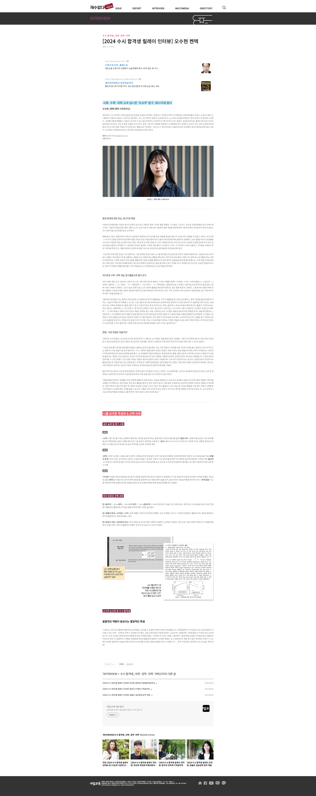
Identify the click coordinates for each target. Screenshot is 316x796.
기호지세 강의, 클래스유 (116, 64)
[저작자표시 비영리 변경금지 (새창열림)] (130, 664)
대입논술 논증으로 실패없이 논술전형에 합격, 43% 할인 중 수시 (131, 68)
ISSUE (118, 8)
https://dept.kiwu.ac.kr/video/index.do (121, 79)
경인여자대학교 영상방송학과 (119, 82)
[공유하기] (110, 664)
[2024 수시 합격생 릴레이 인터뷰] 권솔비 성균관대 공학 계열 (126, 694)
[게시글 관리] (113, 664)
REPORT (136, 8)
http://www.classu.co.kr (115, 61)
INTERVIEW (158, 8)
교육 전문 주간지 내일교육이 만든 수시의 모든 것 (124, 710)
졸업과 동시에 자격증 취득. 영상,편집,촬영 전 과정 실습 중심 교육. (132, 86)
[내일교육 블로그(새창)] (218, 783)
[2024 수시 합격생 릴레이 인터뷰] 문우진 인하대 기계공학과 (126, 688)
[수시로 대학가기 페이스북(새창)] (205, 783)
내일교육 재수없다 (102, 6)
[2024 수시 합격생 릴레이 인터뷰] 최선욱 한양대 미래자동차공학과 (128, 683)
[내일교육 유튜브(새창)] (211, 783)
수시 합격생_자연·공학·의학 (136, 674)
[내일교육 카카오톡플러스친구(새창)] (224, 783)
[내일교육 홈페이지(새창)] (200, 783)
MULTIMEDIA (182, 8)
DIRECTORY (206, 8)
